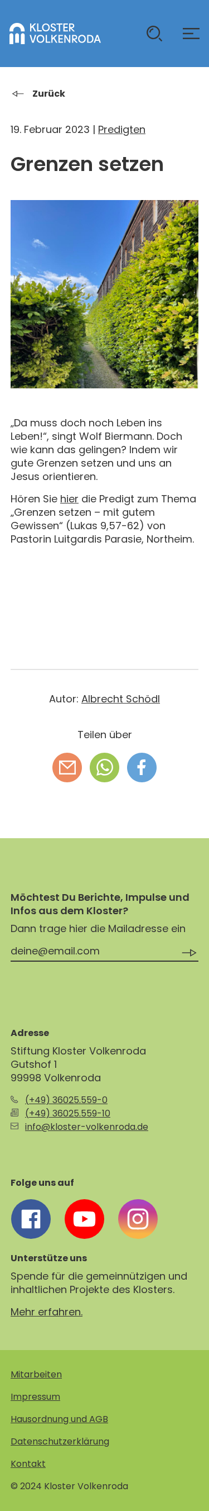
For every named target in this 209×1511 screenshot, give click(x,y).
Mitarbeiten (36, 1374)
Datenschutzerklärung (60, 1441)
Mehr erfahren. (46, 1312)
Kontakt (28, 1463)
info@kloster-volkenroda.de (86, 1126)
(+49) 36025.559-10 (67, 1113)
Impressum (35, 1396)
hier (69, 499)
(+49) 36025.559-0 (66, 1100)
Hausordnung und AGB (59, 1419)
